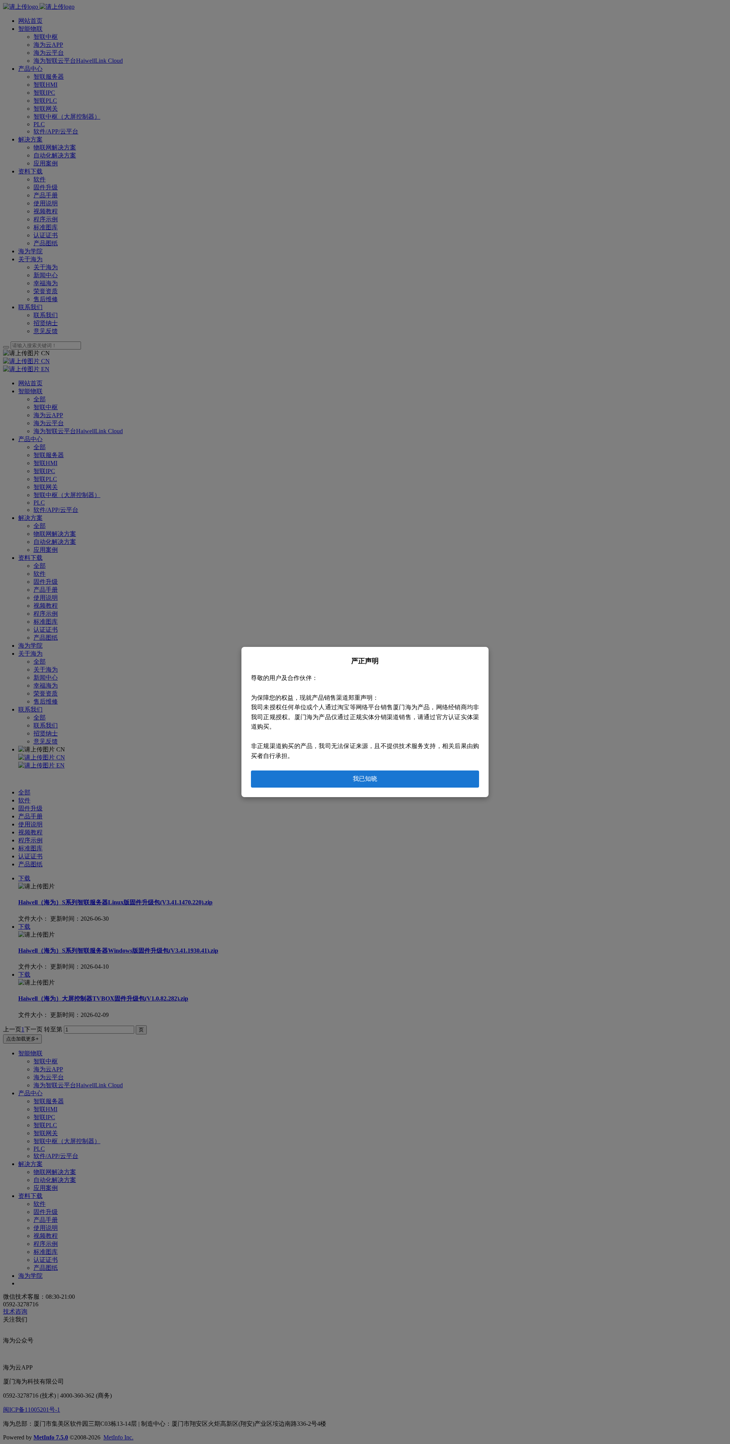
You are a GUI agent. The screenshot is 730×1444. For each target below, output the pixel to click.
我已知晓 (365, 778)
